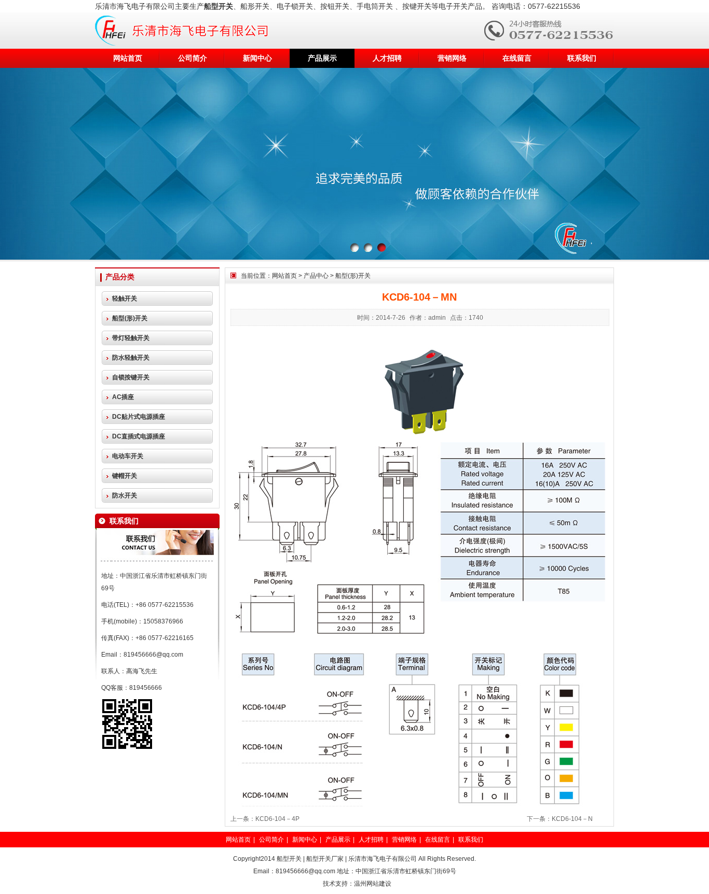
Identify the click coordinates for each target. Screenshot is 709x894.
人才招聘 (387, 58)
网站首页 (127, 58)
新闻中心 (257, 58)
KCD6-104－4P (277, 818)
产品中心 (316, 275)
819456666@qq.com (153, 654)
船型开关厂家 (325, 858)
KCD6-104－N (572, 818)
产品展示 (322, 58)
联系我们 (581, 58)
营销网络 (452, 58)
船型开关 (289, 858)
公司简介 (192, 58)
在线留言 (516, 58)
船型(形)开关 (353, 275)
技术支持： (338, 883)
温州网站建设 (372, 883)
